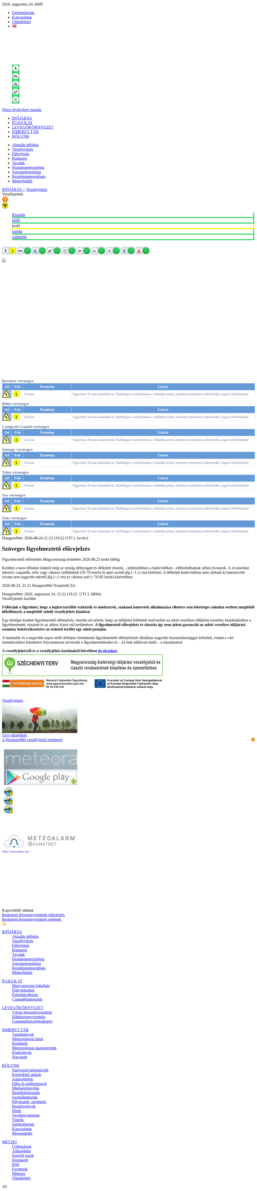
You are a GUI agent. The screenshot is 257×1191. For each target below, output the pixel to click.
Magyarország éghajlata (31, 985)
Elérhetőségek (23, 13)
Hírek (16, 1111)
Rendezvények (24, 1106)
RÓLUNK (20, 136)
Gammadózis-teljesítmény (32, 1021)
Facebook (20, 1169)
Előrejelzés (20, 154)
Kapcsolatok (22, 17)
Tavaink (18, 163)
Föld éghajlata (23, 990)
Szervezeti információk (30, 1070)
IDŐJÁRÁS (22, 118)
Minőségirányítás (25, 1088)
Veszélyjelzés (22, 149)
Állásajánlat (21, 1151)
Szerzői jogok (23, 1155)
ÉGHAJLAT (22, 123)
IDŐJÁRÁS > (13, 189)
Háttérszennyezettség (28, 1017)
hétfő (16, 220)
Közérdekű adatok (26, 1074)
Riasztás (18, 215)
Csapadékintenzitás (27, 999)
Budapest (19, 158)
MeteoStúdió (22, 181)
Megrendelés (22, 1133)
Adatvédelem (22, 1079)
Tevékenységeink (26, 1115)
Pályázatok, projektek (29, 1102)
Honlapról (20, 1160)
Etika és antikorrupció (29, 1083)
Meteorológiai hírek (27, 1039)
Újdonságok (21, 1146)
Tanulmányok (23, 1034)
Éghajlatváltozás (25, 995)
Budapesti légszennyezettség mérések (31, 919)
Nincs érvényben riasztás (21, 110)
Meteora (18, 1173)
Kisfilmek (20, 1043)
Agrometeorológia (26, 172)
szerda (17, 231)
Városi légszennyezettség (32, 1012)
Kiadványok (22, 1052)
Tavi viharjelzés (14, 735)
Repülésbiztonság (26, 1093)
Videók (18, 1120)
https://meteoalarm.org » (17, 851)
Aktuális (25, 145)
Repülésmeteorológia (28, 176)
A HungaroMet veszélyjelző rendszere (32, 740)
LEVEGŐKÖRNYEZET (32, 127)
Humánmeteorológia (28, 167)
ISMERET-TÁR (25, 132)
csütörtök (19, 237)
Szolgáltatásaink (25, 1097)
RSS (15, 1164)
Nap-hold (19, 1057)
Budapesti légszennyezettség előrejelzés (33, 915)
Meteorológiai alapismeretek (34, 1048)
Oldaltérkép (21, 22)
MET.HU (9, 1142)
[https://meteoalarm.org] (39, 847)
